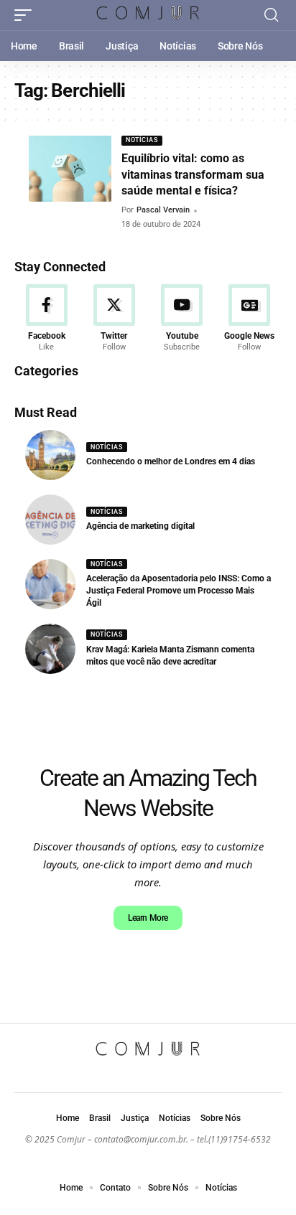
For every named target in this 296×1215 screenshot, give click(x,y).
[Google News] (250, 319)
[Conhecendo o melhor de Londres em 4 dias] (50, 455)
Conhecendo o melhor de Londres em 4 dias (170, 461)
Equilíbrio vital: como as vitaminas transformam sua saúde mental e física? (192, 174)
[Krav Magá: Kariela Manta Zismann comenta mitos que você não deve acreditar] (50, 649)
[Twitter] (114, 319)
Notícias (141, 140)
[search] (271, 15)
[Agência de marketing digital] (50, 519)
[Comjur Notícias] (148, 15)
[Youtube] (182, 319)
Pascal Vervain (163, 210)
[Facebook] (46, 319)
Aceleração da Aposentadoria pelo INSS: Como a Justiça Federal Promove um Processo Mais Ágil (178, 590)
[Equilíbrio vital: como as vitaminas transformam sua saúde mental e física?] (70, 169)
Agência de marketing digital (140, 526)
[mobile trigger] (26, 15)
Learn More (148, 918)
